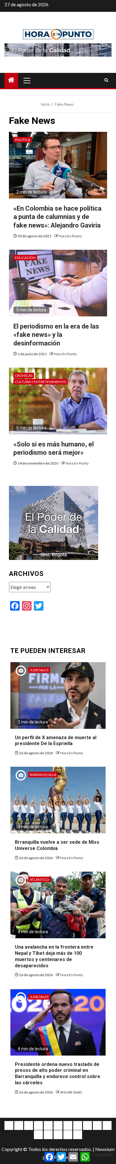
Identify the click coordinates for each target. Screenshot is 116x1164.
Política (22, 139)
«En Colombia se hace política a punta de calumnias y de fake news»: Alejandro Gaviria (57, 217)
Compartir (103, 1154)
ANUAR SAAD (71, 1092)
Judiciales (39, 670)
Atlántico (39, 879)
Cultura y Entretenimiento (40, 382)
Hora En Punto (70, 236)
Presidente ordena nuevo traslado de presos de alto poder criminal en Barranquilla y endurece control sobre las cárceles (57, 1073)
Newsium (105, 1149)
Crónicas (23, 375)
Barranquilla (43, 774)
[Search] (106, 80)
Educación (25, 257)
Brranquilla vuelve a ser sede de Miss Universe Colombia (57, 845)
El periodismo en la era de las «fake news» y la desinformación (56, 335)
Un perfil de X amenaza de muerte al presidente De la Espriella (55, 741)
